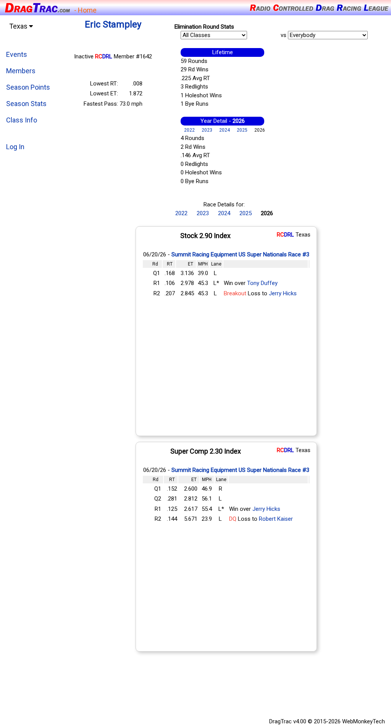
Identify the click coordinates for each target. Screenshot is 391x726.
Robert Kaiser (276, 518)
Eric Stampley (113, 24)
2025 (242, 130)
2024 (224, 130)
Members (21, 71)
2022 (189, 130)
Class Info (21, 120)
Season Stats (26, 104)
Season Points (28, 87)
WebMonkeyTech (363, 721)
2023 (207, 130)
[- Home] (37, 7)
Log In (15, 147)
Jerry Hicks (283, 293)
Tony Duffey (262, 283)
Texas (19, 26)
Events (16, 54)
